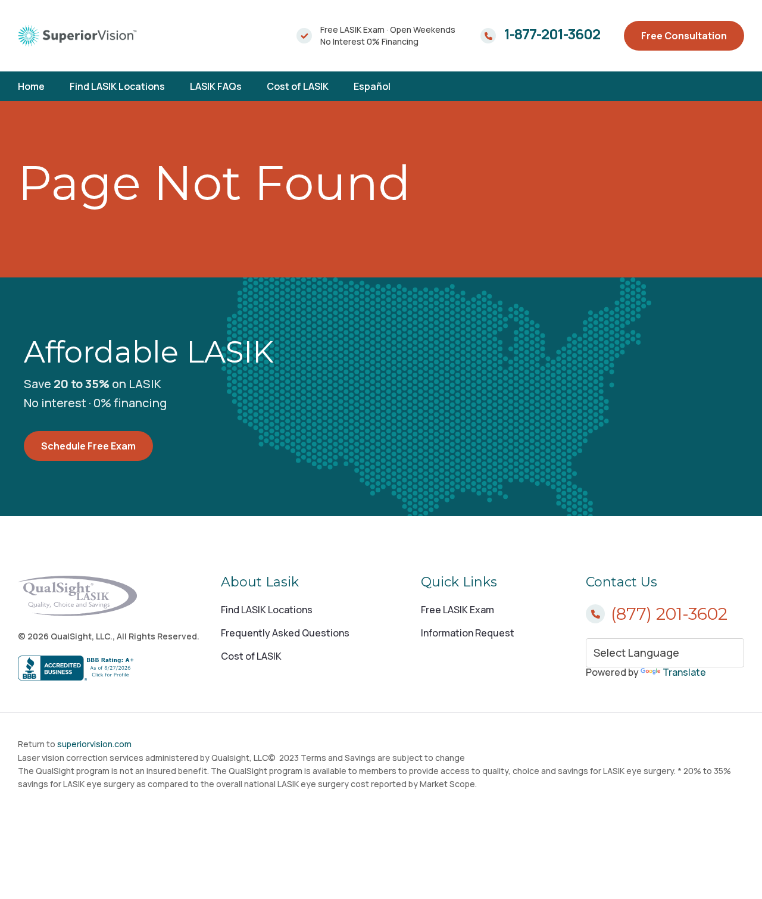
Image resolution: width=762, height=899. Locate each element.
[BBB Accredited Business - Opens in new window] (108, 668)
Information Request (467, 632)
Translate (684, 672)
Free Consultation (684, 35)
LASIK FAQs (216, 86)
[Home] (77, 35)
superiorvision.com (94, 744)
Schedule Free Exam (88, 445)
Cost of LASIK (298, 86)
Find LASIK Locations (117, 86)
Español (372, 86)
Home (31, 86)
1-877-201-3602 (552, 34)
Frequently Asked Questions (285, 632)
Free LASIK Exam (457, 609)
